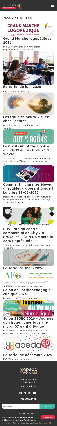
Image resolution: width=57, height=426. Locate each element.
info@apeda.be (28, 386)
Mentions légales (28, 414)
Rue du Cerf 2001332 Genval (28, 380)
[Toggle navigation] (52, 6)
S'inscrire (47, 406)
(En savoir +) (45, 423)
